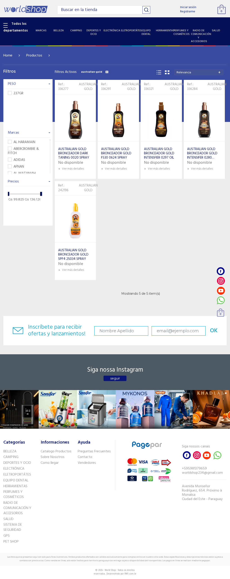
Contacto (85, 457)
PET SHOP (11, 542)
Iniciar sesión (188, 7)
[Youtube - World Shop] (221, 290)
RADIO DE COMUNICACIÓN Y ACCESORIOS (17, 508)
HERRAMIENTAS (15, 486)
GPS (6, 536)
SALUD (8, 519)
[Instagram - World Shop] (221, 281)
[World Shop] (25, 8)
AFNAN (18, 167)
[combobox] (198, 72)
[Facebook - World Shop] (221, 271)
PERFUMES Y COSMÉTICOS (13, 494)
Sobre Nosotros (52, 457)
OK (214, 330)
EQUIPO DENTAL (15, 480)
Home (7, 55)
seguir (115, 378)
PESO (29, 83)
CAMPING (10, 457)
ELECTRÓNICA (13, 469)
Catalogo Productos (56, 451)
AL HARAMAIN (24, 142)
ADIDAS (19, 160)
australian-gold (91, 72)
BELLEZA (9, 451)
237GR (18, 93)
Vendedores (87, 463)
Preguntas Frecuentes (94, 451)
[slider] (8, 194)
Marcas (29, 132)
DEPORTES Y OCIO (17, 463)
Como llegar (50, 463)
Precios (29, 181)
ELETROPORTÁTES (17, 475)
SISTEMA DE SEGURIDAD (12, 527)
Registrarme (187, 11)
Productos (34, 55)
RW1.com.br (130, 573)
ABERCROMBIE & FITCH (23, 151)
